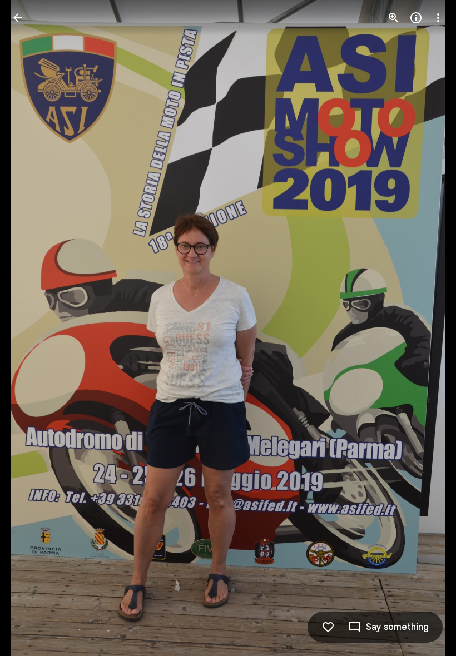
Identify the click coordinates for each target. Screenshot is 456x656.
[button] (31, 328)
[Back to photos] (17, 17)
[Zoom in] (394, 18)
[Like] (328, 627)
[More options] (438, 18)
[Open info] (416, 18)
